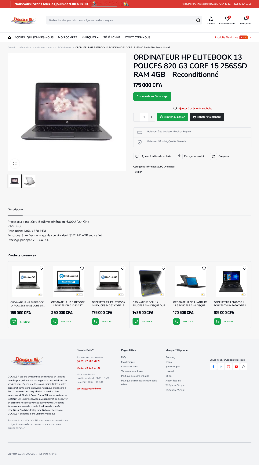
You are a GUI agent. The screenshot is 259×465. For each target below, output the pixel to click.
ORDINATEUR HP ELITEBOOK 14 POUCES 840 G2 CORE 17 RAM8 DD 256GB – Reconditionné (108, 307)
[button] (15, 163)
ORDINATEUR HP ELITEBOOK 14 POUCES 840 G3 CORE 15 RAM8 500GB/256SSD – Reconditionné (27, 307)
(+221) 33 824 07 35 (88, 367)
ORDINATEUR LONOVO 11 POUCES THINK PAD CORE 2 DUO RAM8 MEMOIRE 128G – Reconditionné (230, 307)
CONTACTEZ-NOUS (137, 37)
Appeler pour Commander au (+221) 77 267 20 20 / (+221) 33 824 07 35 (216, 3)
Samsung (170, 357)
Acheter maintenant (209, 117)
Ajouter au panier (174, 117)
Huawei (170, 371)
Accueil (11, 47)
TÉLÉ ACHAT (112, 37)
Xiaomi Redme (173, 380)
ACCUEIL (18, 37)
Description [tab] (15, 209)
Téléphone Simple (175, 385)
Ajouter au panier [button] (13, 321)
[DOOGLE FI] (23, 20)
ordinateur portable (44, 47)
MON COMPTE (67, 37)
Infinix (169, 376)
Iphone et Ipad (173, 366)
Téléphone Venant (175, 390)
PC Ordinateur (64, 47)
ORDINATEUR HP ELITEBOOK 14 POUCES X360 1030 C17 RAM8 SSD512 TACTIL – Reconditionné (67, 307)
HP (139, 172)
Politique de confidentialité (135, 376)
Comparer (223, 156)
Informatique (25, 47)
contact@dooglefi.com (89, 388)
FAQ (123, 357)
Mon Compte (128, 362)
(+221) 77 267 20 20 (88, 361)
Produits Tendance (230, 37)
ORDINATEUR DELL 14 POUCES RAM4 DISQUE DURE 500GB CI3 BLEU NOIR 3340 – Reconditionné (150, 307)
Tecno (169, 362)
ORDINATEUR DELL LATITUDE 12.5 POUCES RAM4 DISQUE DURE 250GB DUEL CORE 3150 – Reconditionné (190, 307)
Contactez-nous (129, 366)
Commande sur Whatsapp (152, 96)
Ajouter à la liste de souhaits (136, 156)
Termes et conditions (132, 371)
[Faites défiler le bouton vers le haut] (250, 456)
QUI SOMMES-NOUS (40, 37)
